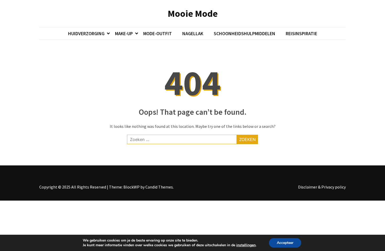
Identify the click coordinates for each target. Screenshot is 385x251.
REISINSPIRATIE (301, 33)
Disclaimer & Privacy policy (322, 187)
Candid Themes (159, 187)
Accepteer (285, 242)
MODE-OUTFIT (157, 33)
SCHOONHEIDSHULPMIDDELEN (244, 33)
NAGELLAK (192, 33)
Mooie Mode (193, 13)
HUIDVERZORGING (86, 33)
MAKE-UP (124, 33)
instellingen (246, 245)
